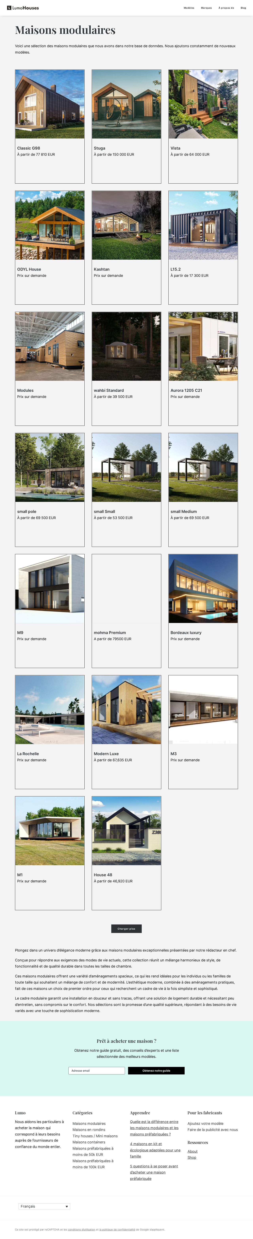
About (193, 1151)
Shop (192, 1157)
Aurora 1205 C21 (186, 390)
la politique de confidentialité (117, 1229)
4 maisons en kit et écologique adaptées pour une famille (155, 1150)
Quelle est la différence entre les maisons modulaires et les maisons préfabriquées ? (154, 1128)
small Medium (184, 511)
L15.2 (176, 269)
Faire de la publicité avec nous (213, 1130)
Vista (175, 148)
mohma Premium (110, 632)
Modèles (189, 7)
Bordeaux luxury (186, 632)
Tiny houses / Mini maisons (95, 1136)
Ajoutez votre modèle (205, 1123)
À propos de (226, 7)
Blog (243, 7)
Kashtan (102, 269)
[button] (49, 104)
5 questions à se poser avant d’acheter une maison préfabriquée (154, 1172)
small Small (104, 511)
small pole (26, 511)
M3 (174, 753)
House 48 (103, 874)
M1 (20, 874)
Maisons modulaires (89, 1123)
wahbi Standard (109, 390)
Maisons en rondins (89, 1130)
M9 (20, 632)
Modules (25, 390)
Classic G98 (28, 148)
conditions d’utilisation (81, 1229)
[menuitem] (190, 8)
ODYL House (29, 269)
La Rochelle (28, 753)
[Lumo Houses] (23, 7)
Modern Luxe (106, 753)
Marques (206, 7)
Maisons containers (89, 1142)
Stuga (99, 148)
